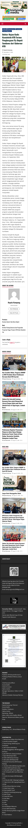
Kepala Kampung (8, 50)
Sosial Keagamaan (7, 31)
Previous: (10, 321)
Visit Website (14, 309)
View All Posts (14, 313)
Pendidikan (18, 29)
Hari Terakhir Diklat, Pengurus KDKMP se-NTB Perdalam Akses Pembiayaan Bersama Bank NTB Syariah (13, 374)
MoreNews (10, 825)
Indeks (4, 29)
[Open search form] (25, 23)
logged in (12, 342)
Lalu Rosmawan (6, 409)
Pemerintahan (11, 29)
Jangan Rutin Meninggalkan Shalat (11, 493)
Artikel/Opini (7, 511)
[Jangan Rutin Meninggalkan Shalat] (14, 483)
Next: (14, 328)
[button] (2, 23)
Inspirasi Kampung (8, 489)
